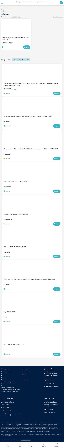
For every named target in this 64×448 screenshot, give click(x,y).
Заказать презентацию (8, 384)
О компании (26, 372)
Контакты (25, 380)
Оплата (3, 378)
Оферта (3, 380)
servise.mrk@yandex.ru (50, 412)
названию (14, 16)
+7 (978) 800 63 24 (49, 380)
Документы (25, 374)
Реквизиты (25, 376)
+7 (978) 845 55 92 (6, 407)
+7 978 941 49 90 (48, 409)
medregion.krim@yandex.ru (51, 386)
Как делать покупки (7, 382)
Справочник (5, 376)
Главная (3, 7)
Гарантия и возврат (7, 372)
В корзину (26, 47)
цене (19, 16)
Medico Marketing (26, 440)
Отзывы (24, 378)
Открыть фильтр (58, 16)
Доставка (4, 374)
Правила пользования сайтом (10, 391)
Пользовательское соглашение (10, 389)
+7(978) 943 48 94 (49, 383)
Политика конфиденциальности (8, 386)
